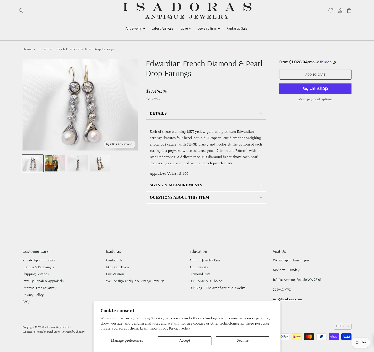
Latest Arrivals (162, 28)
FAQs (26, 302)
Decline (242, 341)
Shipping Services (35, 274)
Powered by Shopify (73, 332)
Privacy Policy (180, 328)
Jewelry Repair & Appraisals (43, 281)
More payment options (315, 100)
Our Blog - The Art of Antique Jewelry (217, 288)
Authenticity (198, 267)
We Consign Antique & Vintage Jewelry (135, 281)
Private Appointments (39, 260)
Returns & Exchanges (38, 267)
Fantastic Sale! (237, 28)
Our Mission (115, 274)
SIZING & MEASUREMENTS (176, 185)
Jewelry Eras (208, 28)
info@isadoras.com (287, 299)
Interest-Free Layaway (39, 288)
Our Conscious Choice (205, 281)
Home (27, 49)
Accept (184, 341)
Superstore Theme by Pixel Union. (42, 332)
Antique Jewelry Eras (204, 260)
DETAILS (158, 113)
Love (185, 28)
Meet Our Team (117, 267)
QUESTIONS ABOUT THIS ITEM (179, 197)
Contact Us (114, 260)
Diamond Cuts (199, 274)
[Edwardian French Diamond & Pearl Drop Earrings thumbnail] (32, 163)
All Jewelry (134, 28)
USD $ (340, 326)
